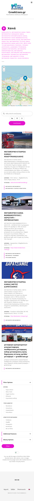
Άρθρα (13, 489)
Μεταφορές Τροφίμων (12, 255)
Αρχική (6, 489)
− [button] (3, 70)
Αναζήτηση (17, 123)
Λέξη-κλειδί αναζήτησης (4, 114)
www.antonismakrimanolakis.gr (18, 182)
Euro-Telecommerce (19, 493)
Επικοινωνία (21, 489)
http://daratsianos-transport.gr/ (19, 316)
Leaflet (9, 105)
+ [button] (3, 68)
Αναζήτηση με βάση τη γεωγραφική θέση (22, 118)
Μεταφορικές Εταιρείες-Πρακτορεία (16, 188)
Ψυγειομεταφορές (11, 257)
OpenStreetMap (19, 105)
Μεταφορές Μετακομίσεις (13, 186)
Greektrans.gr (17, 12)
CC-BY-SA (30, 105)
